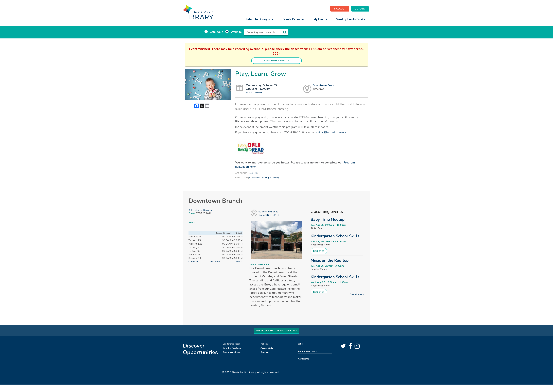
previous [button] (193, 261)
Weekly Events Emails (350, 19)
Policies (264, 343)
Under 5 (253, 173)
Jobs (300, 343)
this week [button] (215, 261)
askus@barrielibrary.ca (331, 132)
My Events (320, 19)
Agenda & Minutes (232, 352)
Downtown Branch (324, 85)
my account (340, 8)
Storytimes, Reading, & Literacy (264, 177)
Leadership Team (231, 343)
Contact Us (303, 358)
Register (319, 251)
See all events (357, 294)
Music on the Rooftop (330, 260)
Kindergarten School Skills (335, 236)
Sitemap (265, 352)
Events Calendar (293, 19)
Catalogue (216, 32)
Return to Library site (259, 19)
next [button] (238, 261)
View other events (276, 60)
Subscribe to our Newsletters (276, 330)
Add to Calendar (254, 92)
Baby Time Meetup (327, 219)
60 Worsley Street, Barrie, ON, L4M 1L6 (268, 213)
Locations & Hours (307, 351)
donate (360, 8)
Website (236, 32)
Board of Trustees (232, 348)
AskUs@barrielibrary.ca (200, 210)
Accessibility (267, 348)
